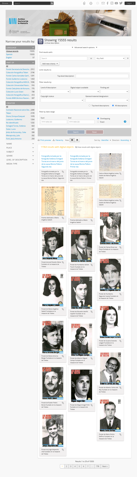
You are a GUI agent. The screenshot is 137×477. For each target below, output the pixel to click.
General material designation (96, 96)
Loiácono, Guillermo (14, 119)
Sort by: (97, 140)
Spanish (9, 54)
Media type (11, 163)
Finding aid (104, 87)
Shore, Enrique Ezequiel (15, 116)
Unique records (12, 51)
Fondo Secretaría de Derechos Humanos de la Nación (27, 69)
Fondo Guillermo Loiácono (16, 79)
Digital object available (79, 87)
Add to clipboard (63, 171)
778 (97, 466)
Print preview (45, 140)
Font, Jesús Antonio (14, 138)
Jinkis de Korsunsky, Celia (16, 132)
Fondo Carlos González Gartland (19, 75)
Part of (10, 62)
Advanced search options (85, 47)
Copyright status (47, 96)
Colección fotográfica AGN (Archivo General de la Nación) (28, 82)
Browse (5, 3)
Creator (10, 103)
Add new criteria (48, 63)
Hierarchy (59, 140)
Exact (102, 122)
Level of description (16, 159)
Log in (129, 3)
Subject (10, 151)
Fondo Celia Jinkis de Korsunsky (18, 88)
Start (43, 118)
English (9, 57)
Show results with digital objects (89, 147)
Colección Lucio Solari (14, 91)
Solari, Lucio (11, 129)
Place (9, 147)
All (7, 66)
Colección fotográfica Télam (17, 72)
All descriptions (121, 105)
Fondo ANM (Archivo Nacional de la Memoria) (24, 98)
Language (11, 47)
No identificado (12, 122)
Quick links (97, 3)
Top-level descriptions (100, 105)
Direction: (116, 140)
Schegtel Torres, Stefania (16, 126)
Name (9, 143)
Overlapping (105, 118)
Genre (9, 155)
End (69, 118)
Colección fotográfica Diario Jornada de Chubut (24, 95)
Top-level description (65, 76)
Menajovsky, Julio (13, 135)
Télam (8, 113)
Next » (104, 466)
